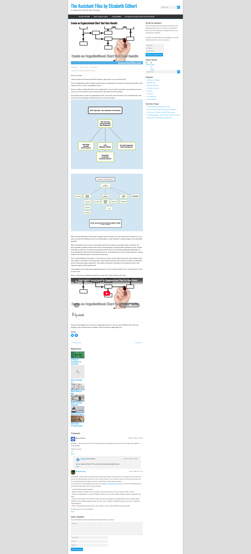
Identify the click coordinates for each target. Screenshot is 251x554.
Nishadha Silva (81, 471)
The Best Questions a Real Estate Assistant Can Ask (163, 115)
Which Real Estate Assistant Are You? (158, 107)
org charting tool (112, 483)
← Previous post (76, 342)
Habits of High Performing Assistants (77, 425)
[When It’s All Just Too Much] (107, 386)
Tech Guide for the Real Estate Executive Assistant (140, 17)
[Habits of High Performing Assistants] (107, 419)
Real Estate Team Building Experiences (159, 117)
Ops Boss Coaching (84, 17)
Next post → (139, 342)
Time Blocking (151, 96)
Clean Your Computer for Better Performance (161, 112)
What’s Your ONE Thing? (77, 414)
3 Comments (94, 67)
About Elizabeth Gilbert (101, 17)
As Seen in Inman (116, 17)
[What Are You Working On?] (107, 372)
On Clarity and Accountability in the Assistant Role (76, 362)
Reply (72, 454)
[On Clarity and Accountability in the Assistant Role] (107, 355)
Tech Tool (150, 94)
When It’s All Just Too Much (76, 392)
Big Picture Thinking (78, 70)
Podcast (149, 91)
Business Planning (90, 70)
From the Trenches (153, 88)
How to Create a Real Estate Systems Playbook (162, 109)
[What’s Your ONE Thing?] (107, 409)
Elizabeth (74, 67)
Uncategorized (151, 99)
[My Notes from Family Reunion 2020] (107, 398)
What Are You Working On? (76, 381)
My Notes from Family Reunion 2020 (76, 404)
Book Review (151, 83)
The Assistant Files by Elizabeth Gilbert (104, 5)
